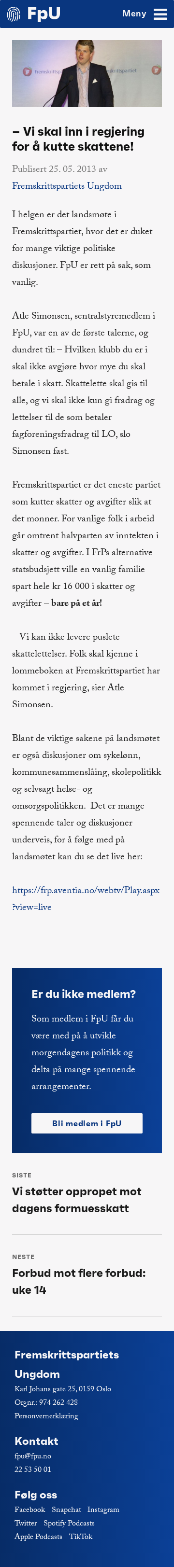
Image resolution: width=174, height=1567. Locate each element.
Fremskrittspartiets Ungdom (67, 187)
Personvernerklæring (46, 1417)
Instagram (103, 1510)
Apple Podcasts (38, 1537)
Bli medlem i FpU (87, 1123)
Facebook (29, 1510)
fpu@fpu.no (32, 1457)
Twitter (25, 1524)
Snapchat (66, 1510)
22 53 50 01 (32, 1470)
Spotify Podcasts (69, 1524)
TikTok (80, 1537)
